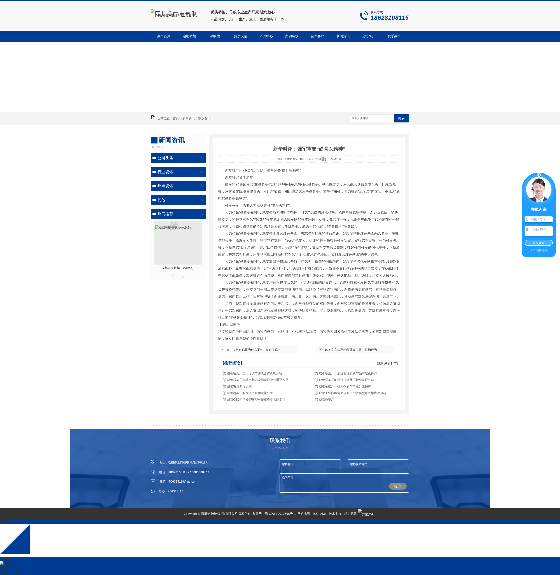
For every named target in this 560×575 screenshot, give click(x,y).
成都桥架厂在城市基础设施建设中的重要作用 (257, 380)
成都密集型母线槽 (239, 386)
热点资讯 (204, 118)
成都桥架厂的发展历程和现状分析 (250, 393)
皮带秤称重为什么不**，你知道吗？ (257, 350)
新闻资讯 (343, 36)
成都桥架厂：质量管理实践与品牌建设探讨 (348, 373)
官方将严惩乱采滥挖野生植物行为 (354, 350)
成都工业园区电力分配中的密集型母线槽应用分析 (352, 393)
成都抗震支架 (186, 268)
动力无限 (350, 513)
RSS (315, 513)
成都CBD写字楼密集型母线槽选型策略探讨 (256, 399)
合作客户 (317, 36)
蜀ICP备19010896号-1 (280, 513)
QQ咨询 (5, 559)
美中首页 (163, 36)
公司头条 (165, 158)
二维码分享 (334, 159)
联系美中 (394, 36)
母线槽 (215, 36)
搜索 (401, 118)
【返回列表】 (384, 363)
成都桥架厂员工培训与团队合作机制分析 (254, 373)
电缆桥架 (189, 36)
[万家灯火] (366, 513)
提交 (397, 486)
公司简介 (368, 36)
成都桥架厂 (326, 399)
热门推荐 (165, 214)
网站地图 (304, 513)
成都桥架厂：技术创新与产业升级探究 (345, 386)
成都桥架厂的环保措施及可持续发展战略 (346, 380)
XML (323, 513)
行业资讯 (165, 172)
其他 (161, 200)
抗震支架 (240, 36)
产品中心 (266, 36)
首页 (176, 118)
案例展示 (291, 36)
